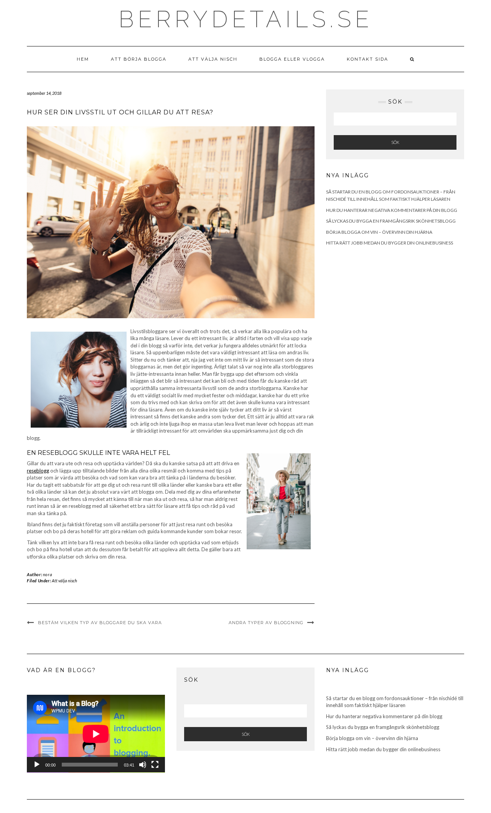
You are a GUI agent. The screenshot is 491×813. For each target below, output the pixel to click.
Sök (395, 142)
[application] (96, 734)
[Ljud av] (143, 764)
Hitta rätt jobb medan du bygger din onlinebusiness (389, 243)
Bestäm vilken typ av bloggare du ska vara (100, 622)
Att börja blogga (138, 59)
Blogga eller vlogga (292, 59)
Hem (83, 59)
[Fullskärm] (155, 764)
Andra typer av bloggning (266, 622)
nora (47, 574)
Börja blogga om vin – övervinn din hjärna (379, 232)
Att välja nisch (212, 59)
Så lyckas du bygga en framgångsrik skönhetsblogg (391, 221)
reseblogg (38, 471)
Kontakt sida (367, 59)
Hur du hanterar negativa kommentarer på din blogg (391, 210)
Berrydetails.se (246, 19)
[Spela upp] (37, 764)
